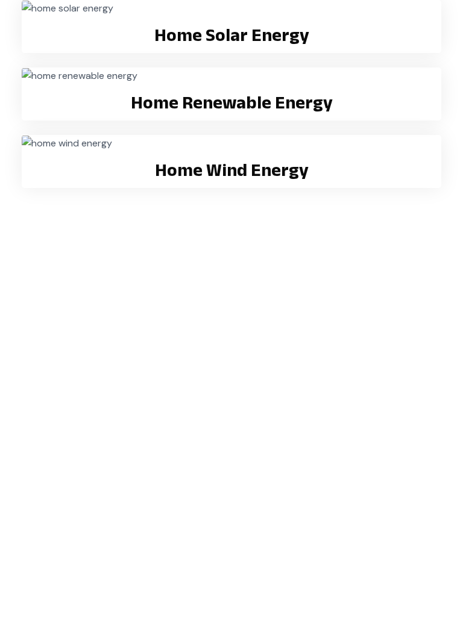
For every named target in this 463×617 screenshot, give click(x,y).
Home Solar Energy (231, 35)
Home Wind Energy (232, 170)
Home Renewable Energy (232, 102)
